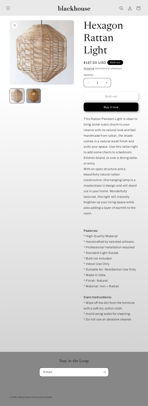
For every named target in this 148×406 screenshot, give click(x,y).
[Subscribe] (104, 372)
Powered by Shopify (41, 397)
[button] (8, 8)
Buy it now (111, 107)
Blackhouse (24, 397)
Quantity (89, 75)
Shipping (89, 68)
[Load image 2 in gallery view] (33, 95)
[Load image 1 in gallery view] (17, 95)
